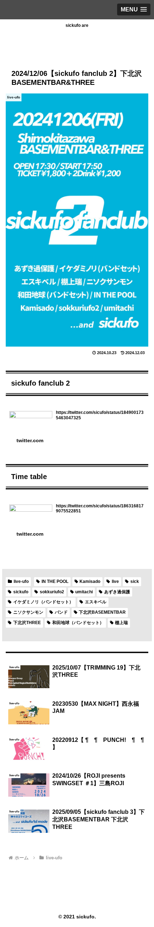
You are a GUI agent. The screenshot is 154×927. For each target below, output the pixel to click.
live (115, 581)
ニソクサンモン (28, 612)
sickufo (20, 591)
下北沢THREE (27, 622)
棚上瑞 (121, 622)
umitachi (84, 591)
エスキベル (95, 601)
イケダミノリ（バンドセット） (43, 601)
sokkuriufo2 (52, 591)
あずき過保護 (117, 591)
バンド (61, 612)
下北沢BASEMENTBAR (102, 612)
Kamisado (90, 581)
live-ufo (21, 581)
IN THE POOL (55, 581)
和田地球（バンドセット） (78, 622)
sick (134, 581)
